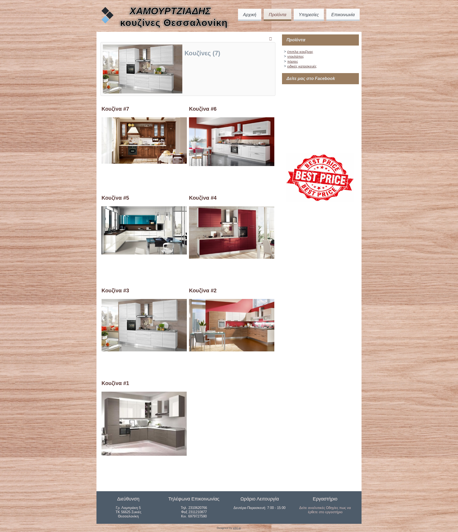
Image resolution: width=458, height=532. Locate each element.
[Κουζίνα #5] (144, 253)
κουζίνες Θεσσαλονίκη (174, 22)
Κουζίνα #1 (115, 383)
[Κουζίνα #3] (144, 350)
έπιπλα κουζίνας (300, 52)
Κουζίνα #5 (115, 198)
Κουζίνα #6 (203, 109)
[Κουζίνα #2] (231, 350)
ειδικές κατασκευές (301, 66)
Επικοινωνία (343, 14)
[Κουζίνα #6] (231, 164)
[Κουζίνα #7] (144, 162)
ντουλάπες (295, 57)
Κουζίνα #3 (115, 290)
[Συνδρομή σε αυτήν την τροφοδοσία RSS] (271, 39)
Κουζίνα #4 (203, 198)
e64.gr (237, 527)
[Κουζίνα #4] (231, 257)
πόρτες (292, 62)
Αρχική (249, 14)
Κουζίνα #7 (115, 109)
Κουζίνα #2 (203, 290)
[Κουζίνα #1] (144, 454)
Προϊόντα (277, 14)
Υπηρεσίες (309, 14)
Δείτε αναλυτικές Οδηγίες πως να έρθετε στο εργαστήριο (325, 510)
